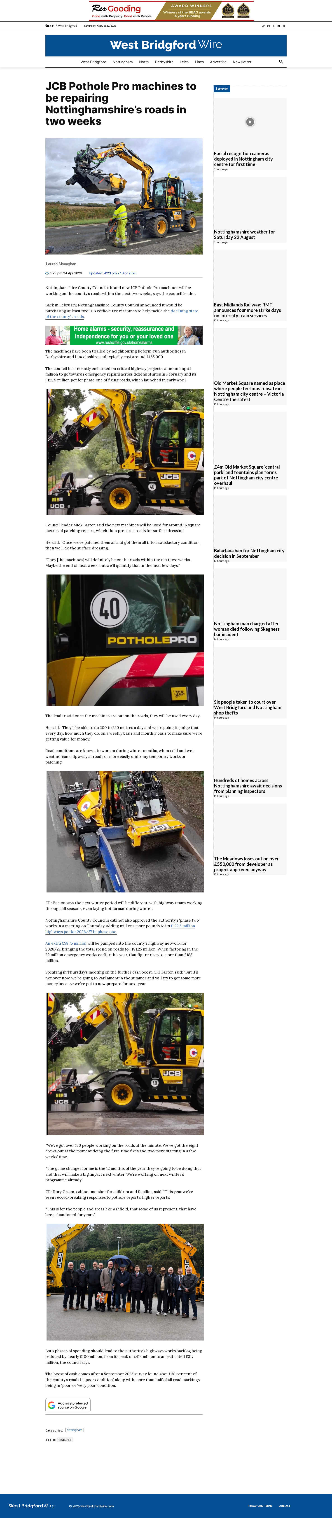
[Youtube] (278, 26)
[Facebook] (273, 26)
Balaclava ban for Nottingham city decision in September (249, 553)
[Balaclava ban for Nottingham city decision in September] (250, 519)
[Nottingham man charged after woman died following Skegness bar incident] (250, 592)
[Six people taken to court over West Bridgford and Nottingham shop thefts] (250, 670)
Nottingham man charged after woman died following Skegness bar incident (247, 629)
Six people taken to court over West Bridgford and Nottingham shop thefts (247, 707)
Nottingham (74, 1430)
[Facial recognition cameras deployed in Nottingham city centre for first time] (250, 122)
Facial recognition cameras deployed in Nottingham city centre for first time (243, 159)
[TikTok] (263, 26)
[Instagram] (268, 26)
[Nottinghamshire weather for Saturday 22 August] (250, 200)
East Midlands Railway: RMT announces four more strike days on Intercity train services (247, 310)
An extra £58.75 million (66, 943)
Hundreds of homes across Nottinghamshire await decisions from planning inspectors (248, 786)
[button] (281, 62)
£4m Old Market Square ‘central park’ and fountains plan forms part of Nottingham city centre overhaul (247, 475)
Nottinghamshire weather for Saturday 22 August (244, 234)
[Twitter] (284, 26)
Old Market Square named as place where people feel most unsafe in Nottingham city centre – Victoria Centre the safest (249, 391)
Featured (65, 1440)
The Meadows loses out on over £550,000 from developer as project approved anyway (246, 864)
